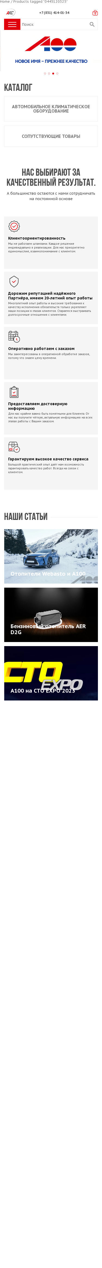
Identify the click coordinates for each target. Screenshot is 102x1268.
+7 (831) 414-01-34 (54, 13)
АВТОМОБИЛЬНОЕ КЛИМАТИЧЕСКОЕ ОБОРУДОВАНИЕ (51, 109)
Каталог (18, 88)
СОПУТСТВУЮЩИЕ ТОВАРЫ (51, 136)
